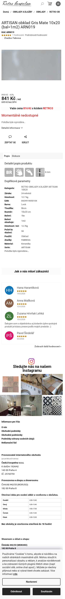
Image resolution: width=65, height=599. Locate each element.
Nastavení (31, 581)
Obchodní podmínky (11, 431)
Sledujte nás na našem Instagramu (32, 368)
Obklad (24, 236)
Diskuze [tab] (16, 156)
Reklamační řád (9, 442)
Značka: (12, 38)
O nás (4, 427)
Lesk (23, 204)
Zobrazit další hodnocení (47, 346)
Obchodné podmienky (12, 435)
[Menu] (58, 4)
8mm (23, 208)
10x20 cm (26, 212)
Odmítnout (16, 591)
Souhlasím (46, 591)
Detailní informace (11, 128)
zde (15, 574)
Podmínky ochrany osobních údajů (18, 439)
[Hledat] (42, 4)
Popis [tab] (7, 156)
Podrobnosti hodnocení (36, 35)
